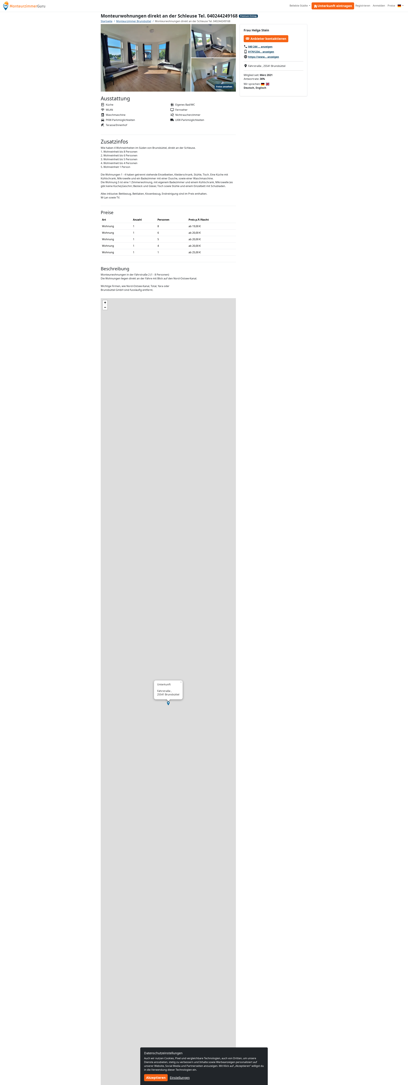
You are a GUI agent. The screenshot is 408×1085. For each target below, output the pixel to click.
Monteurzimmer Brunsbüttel (133, 21)
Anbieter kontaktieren (268, 38)
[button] (168, 703)
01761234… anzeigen (261, 51)
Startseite (106, 21)
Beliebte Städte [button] (299, 5)
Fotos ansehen (224, 86)
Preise (391, 5)
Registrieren (362, 5)
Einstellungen (180, 1077)
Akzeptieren (156, 1077)
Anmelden (379, 5)
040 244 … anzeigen (260, 46)
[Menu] (400, 5)
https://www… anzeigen (263, 56)
